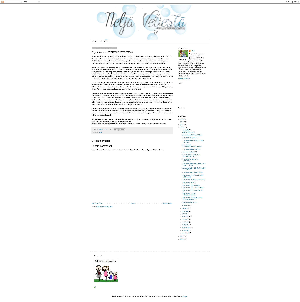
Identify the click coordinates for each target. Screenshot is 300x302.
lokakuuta (185, 208)
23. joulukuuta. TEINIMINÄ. (190, 138)
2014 (182, 125)
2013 (182, 127)
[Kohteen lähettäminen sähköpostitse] (115, 129)
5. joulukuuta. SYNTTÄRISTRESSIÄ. (193, 188)
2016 (182, 119)
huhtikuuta (185, 225)
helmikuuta (185, 230)
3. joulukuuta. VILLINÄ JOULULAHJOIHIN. (189, 194)
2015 (182, 122)
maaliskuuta (186, 227)
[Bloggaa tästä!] (117, 129)
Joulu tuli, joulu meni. (188, 132)
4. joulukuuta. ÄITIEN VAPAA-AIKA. (193, 190)
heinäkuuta (185, 216)
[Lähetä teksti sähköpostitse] (111, 129)
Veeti (100, 132)
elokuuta (185, 214)
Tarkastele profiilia (184, 78)
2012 (182, 236)
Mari (193, 51)
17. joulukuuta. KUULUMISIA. (191, 149)
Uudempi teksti (97, 203)
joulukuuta (185, 130)
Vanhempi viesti (168, 203)
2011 (182, 239)
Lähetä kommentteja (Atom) (104, 207)
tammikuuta (186, 233)
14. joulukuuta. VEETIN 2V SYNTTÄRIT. (190, 160)
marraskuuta (186, 205)
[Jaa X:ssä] (119, 129)
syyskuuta (185, 211)
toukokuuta (185, 222)
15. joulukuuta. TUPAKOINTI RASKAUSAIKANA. (191, 155)
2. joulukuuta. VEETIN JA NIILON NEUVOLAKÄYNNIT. (192, 198)
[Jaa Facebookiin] (122, 129)
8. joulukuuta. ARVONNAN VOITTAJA (193, 179)
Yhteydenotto (103, 41)
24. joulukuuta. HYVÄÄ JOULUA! (192, 135)
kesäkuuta (185, 219)
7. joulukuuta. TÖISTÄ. (189, 182)
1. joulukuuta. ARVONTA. (189, 202)
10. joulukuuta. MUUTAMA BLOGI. (192, 172)
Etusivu (94, 41)
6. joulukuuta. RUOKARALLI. (191, 185)
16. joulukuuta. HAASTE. (189, 152)
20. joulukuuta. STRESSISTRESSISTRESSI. (192, 145)
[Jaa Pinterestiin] (124, 129)
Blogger (184, 296)
